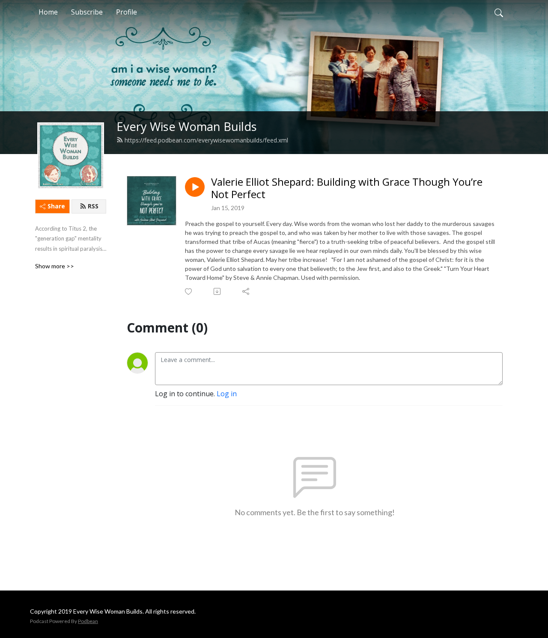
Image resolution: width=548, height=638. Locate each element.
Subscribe (87, 12)
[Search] (498, 12)
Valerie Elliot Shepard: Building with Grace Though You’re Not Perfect (346, 188)
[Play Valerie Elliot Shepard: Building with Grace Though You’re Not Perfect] (195, 187)
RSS (93, 206)
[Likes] (189, 291)
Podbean (88, 621)
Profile (126, 12)
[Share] (246, 291)
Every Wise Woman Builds (186, 126)
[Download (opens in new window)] (218, 291)
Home (48, 12)
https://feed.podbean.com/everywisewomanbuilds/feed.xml (206, 140)
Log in (227, 393)
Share (56, 206)
